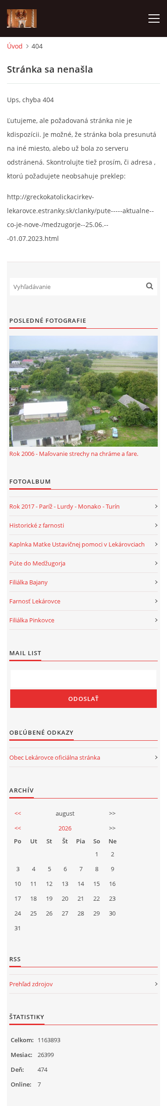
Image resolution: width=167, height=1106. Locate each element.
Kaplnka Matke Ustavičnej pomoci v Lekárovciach (77, 544)
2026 (64, 828)
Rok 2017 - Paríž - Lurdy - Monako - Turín (64, 506)
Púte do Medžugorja (37, 563)
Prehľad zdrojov (31, 984)
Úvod (15, 46)
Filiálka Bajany (28, 582)
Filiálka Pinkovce (31, 620)
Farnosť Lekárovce (34, 601)
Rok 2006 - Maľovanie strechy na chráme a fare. (73, 453)
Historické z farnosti (36, 525)
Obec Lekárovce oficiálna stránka (54, 757)
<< (17, 813)
